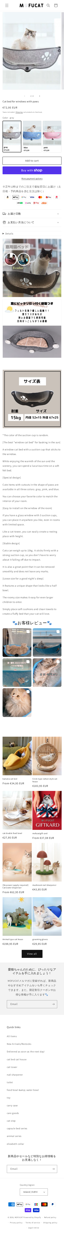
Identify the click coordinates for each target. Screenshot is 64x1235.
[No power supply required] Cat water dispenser (16, 886)
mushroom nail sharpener (44, 885)
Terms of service (33, 1222)
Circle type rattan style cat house (44, 780)
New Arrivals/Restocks (19, 1043)
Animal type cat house (13, 939)
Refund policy (50, 1217)
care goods (13, 1113)
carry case (12, 1105)
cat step (11, 1120)
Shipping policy (50, 1222)
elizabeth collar (15, 1143)
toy (8, 1097)
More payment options (32, 178)
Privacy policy (16, 1222)
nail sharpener (15, 1074)
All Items (12, 1036)
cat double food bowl (12, 833)
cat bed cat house (16, 1059)
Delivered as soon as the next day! (26, 1051)
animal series (14, 1136)
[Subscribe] (53, 1004)
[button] (7, 5)
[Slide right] (39, 96)
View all (32, 953)
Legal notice (33, 1227)
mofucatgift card (40, 833)
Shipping (19, 112)
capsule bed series (17, 1128)
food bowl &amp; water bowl (23, 1090)
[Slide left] (24, 96)
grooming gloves (40, 939)
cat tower (12, 1067)
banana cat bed (10, 778)
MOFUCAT (19, 1217)
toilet (10, 1082)
